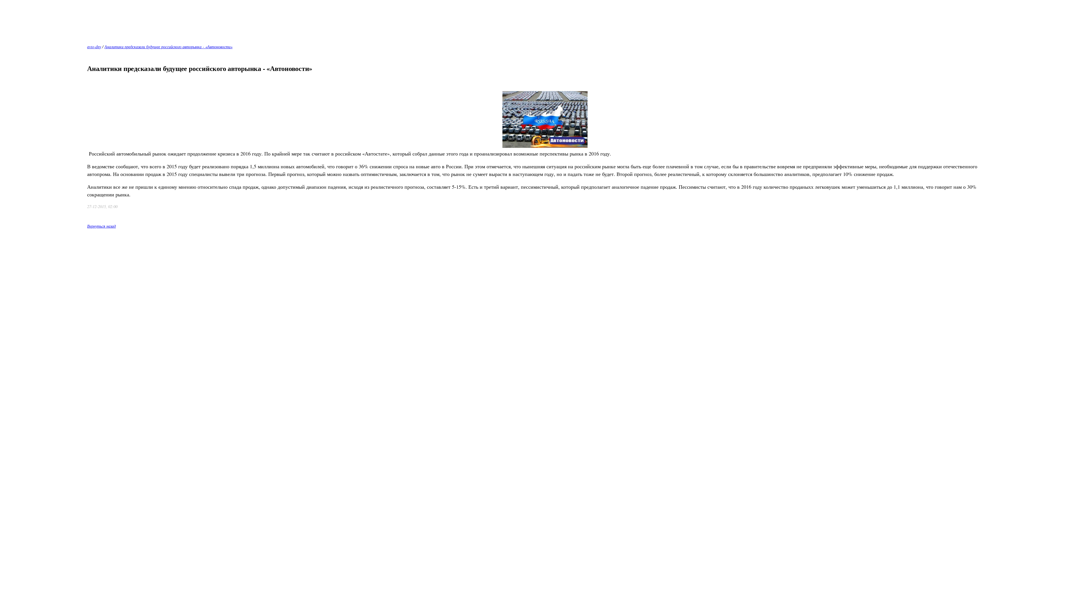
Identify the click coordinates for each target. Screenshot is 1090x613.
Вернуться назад (101, 226)
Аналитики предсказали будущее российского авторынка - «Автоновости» (168, 46)
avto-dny (94, 46)
